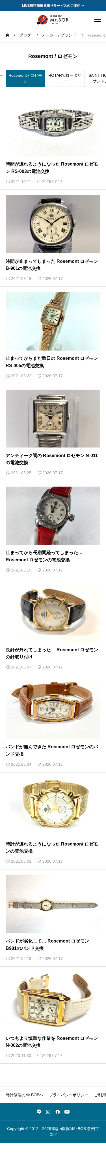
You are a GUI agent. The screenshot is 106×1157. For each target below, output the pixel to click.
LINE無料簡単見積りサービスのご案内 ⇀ (53, 6)
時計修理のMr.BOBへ (24, 1095)
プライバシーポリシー (68, 1095)
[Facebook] (57, 1111)
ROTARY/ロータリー (64, 78)
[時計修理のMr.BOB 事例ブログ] (53, 19)
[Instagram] (48, 1111)
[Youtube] (67, 1111)
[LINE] (39, 1111)
